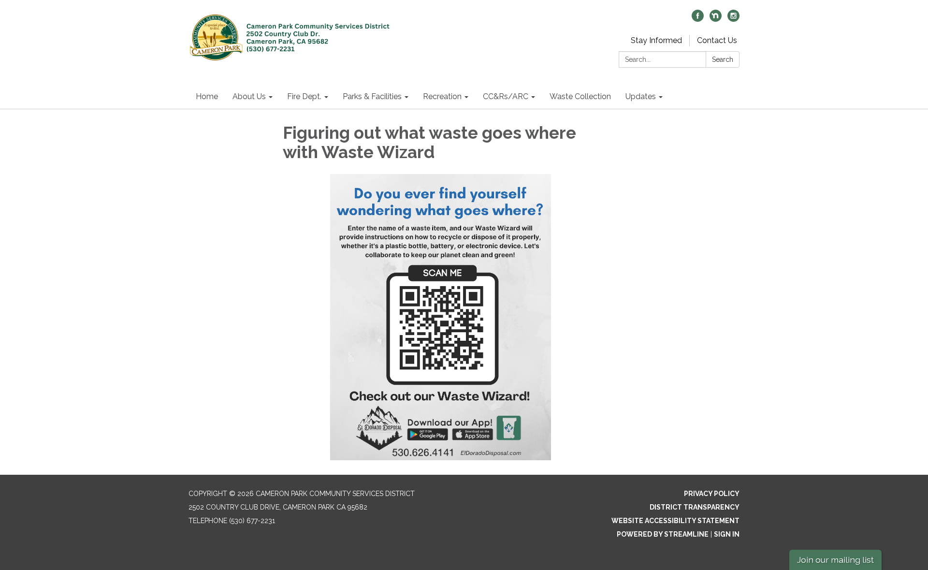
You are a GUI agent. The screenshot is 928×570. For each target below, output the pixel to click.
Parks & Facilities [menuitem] (372, 96)
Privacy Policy (712, 493)
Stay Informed (656, 40)
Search (722, 59)
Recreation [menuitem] (442, 96)
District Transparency (695, 507)
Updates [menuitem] (640, 96)
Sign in (727, 534)
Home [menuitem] (207, 96)
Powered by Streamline (663, 534)
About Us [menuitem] (249, 96)
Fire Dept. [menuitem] (304, 96)
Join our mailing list (835, 560)
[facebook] (698, 19)
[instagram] (733, 19)
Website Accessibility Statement (675, 521)
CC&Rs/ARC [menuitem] (505, 96)
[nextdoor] (716, 19)
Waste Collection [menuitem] (580, 96)
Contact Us (717, 40)
